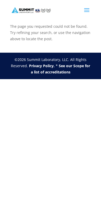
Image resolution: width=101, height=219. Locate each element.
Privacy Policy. (42, 65)
